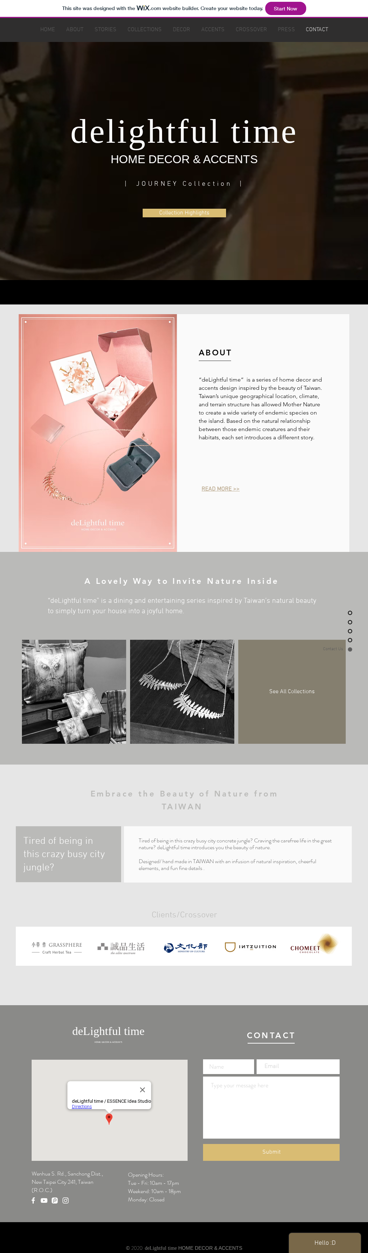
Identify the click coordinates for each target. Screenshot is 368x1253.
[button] (184, 213)
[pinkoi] (55, 1200)
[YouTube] (44, 1200)
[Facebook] (33, 1200)
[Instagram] (65, 1200)
